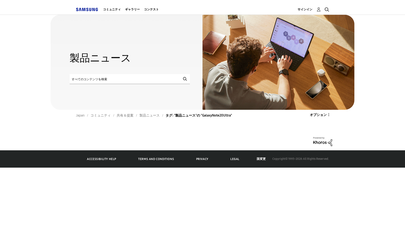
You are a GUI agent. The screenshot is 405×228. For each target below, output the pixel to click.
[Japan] (87, 9)
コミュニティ (112, 9)
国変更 (261, 159)
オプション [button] (318, 115)
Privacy (202, 159)
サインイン (305, 9)
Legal (234, 159)
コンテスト (151, 9)
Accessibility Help (101, 159)
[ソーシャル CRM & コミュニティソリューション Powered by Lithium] (322, 141)
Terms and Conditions (156, 159)
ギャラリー (132, 9)
